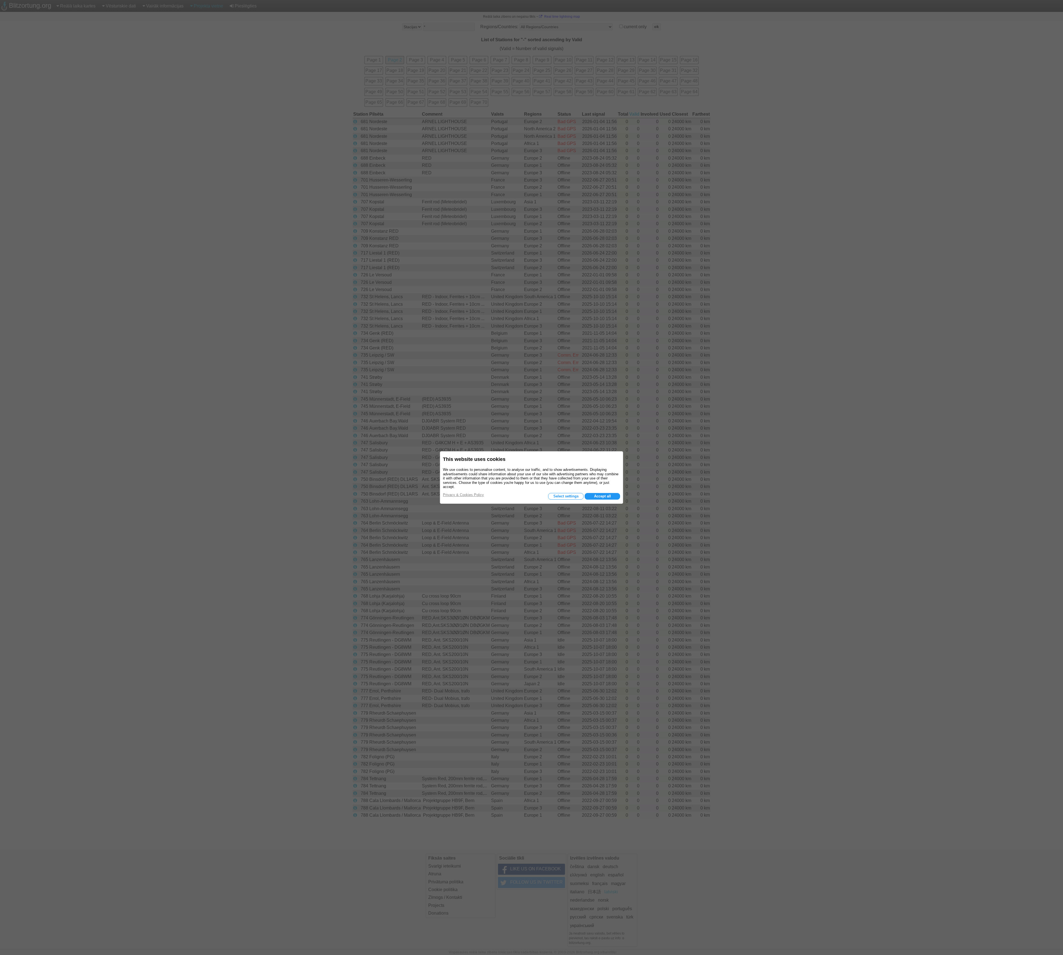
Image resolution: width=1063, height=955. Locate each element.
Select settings (566, 496)
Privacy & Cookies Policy (463, 495)
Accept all (602, 496)
